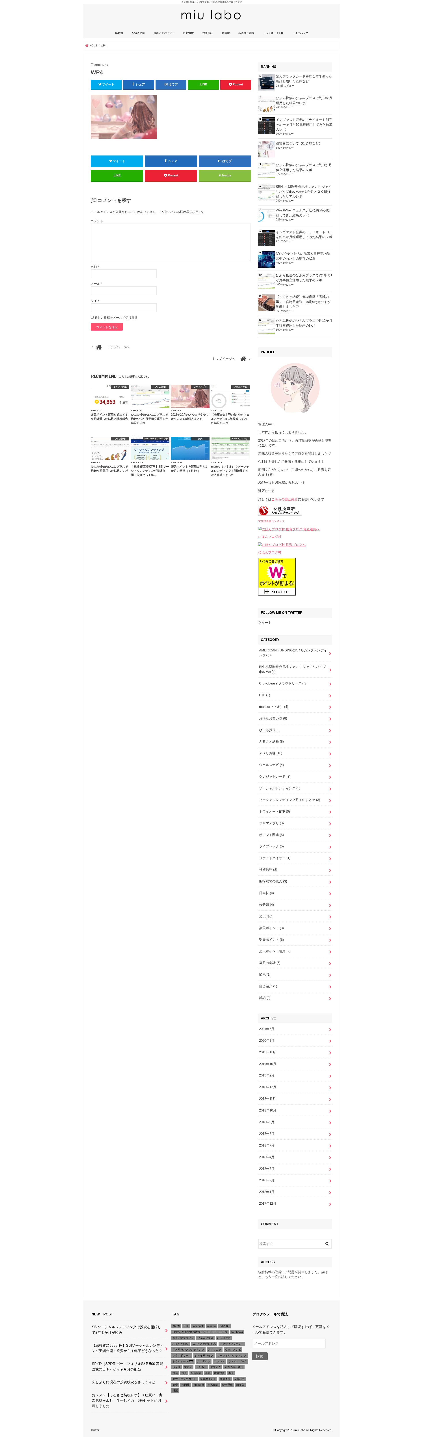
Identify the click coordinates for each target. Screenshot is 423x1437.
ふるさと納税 (246, 33)
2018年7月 (267, 1145)
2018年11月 (267, 1098)
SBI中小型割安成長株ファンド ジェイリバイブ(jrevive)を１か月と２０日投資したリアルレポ (304, 191)
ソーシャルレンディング (279, 788)
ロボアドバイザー (163, 33)
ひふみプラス (205, 1337)
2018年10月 (267, 1110)
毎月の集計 (269, 963)
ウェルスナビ (271, 765)
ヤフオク (215, 1367)
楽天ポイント (271, 928)
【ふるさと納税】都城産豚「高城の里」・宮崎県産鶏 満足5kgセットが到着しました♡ (303, 301)
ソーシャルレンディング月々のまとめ (289, 800)
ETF (264, 695)
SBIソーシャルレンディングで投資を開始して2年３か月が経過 (126, 1329)
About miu (138, 33)
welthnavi (237, 1332)
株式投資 (219, 1373)
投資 (184, 1373)
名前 (95, 266)
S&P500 (224, 1326)
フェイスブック (237, 1361)
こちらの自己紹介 (284, 499)
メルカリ (201, 1367)
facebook (198, 1326)
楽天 (265, 916)
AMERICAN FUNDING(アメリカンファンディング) (293, 653)
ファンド (219, 1361)
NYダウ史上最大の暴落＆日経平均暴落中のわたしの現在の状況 (303, 256)
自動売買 (198, 1384)
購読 (259, 1356)
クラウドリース (182, 1355)
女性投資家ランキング (271, 521)
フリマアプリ (271, 823)
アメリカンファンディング (188, 1349)
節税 (265, 974)
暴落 (207, 1373)
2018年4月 (267, 1157)
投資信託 (207, 33)
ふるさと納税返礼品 (204, 1343)
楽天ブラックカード (184, 1378)
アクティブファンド (232, 1343)
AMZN (176, 1326)
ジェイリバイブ (204, 1355)
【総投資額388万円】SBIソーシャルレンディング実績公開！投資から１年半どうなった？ (127, 1348)
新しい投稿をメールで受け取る (116, 317)
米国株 (226, 33)
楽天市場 (225, 1378)
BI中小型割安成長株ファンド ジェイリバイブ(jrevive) (292, 669)
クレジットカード (274, 776)
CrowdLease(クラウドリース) (283, 683)
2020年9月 (267, 1040)
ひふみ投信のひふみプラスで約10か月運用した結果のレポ (304, 100)
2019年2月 (267, 1075)
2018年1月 (267, 1192)
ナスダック (203, 1361)
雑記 (265, 998)
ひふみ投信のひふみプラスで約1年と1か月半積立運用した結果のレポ (304, 278)
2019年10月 (267, 1064)
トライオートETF (273, 33)
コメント (97, 221)
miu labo (299, 1430)
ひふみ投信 (269, 730)
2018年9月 (267, 1122)
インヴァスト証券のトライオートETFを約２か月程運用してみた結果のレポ (304, 234)
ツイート (264, 622)
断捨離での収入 (273, 881)
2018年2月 (267, 1180)
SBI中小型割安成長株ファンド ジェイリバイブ (200, 1332)
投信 (175, 1373)
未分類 (266, 904)
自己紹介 (268, 986)
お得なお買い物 (273, 718)
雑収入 (240, 1384)
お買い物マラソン (183, 1337)
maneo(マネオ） (273, 706)
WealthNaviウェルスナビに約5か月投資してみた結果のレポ (303, 213)
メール (96, 283)
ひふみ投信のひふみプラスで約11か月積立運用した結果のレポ (304, 167)
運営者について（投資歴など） (299, 143)
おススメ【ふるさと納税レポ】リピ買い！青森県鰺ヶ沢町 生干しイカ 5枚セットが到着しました (127, 1400)
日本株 (266, 893)
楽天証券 (239, 1378)
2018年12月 (267, 1087)
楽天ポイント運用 (274, 951)
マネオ (188, 1367)
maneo (211, 1326)
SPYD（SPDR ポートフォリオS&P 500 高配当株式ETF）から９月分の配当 (127, 1366)
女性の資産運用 (234, 1367)
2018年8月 (267, 1134)
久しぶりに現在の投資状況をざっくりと (123, 1382)
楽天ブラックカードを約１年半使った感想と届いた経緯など (304, 79)
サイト (95, 300)
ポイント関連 (271, 835)
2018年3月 (267, 1169)
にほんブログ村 (269, 536)
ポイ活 (176, 1367)
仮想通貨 (188, 33)
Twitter (119, 33)
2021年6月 (267, 1029)
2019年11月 (267, 1052)
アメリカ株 (270, 753)
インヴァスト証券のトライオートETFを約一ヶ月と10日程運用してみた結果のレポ (304, 124)
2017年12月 (267, 1203)
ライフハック (300, 33)
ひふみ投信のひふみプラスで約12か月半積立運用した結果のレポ (304, 323)
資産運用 (227, 1384)
